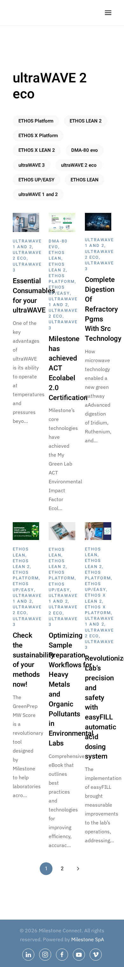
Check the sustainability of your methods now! (33, 660)
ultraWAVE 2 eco (79, 165)
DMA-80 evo (84, 150)
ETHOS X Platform (38, 135)
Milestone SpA (87, 939)
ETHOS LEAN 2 (86, 120)
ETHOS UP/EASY (36, 179)
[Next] (78, 868)
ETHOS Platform (35, 120)
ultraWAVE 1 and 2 (38, 194)
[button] (108, 12)
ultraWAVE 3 (31, 165)
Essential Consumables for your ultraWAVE (34, 295)
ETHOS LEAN (85, 179)
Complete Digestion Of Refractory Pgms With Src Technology (103, 309)
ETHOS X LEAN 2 (36, 150)
